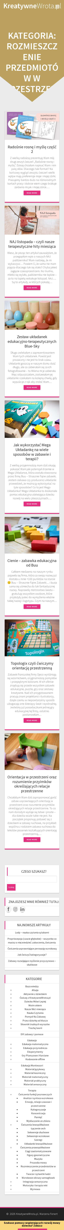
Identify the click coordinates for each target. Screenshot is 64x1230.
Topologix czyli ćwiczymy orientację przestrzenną (32, 665)
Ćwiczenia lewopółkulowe (35, 1124)
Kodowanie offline (35, 1059)
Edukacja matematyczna (35, 1044)
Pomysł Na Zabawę (35, 1016)
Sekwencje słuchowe (38, 1132)
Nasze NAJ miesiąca (35, 1009)
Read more (32, 193)
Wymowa (35, 1189)
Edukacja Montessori (32, 1065)
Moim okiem (35, 1005)
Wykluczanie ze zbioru (38, 1120)
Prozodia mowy (38, 1162)
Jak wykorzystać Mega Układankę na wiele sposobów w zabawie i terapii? (32, 451)
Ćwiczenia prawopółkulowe (35, 1147)
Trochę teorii (35, 1028)
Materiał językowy (35, 1069)
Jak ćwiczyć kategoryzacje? (32, 954)
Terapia (32, 1090)
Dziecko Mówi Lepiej (35, 1001)
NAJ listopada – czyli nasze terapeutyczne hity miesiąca (32, 244)
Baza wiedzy (32, 986)
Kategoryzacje (38, 1109)
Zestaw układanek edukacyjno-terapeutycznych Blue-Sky (32, 341)
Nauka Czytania (35, 1012)
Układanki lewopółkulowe (38, 1143)
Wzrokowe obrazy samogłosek (38, 1177)
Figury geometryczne (38, 1155)
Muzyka (38, 1158)
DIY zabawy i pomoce (32, 1034)
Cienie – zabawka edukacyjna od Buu (32, 563)
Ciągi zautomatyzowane (38, 1151)
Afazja (35, 990)
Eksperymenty (35, 1051)
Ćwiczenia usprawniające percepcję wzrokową (32, 948)
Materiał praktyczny (35, 1080)
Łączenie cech (38, 1128)
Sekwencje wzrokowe (38, 1136)
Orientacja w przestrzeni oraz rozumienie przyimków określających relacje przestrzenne (32, 783)
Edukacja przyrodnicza (35, 1048)
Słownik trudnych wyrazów (35, 1024)
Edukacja (32, 1040)
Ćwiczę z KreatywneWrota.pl (35, 997)
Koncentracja (38, 1113)
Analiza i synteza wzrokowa (38, 1098)
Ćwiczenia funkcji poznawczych (35, 1094)
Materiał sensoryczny (35, 1084)
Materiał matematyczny (35, 1076)
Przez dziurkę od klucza (35, 1020)
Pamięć (38, 1117)
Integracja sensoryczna (35, 1181)
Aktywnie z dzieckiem (35, 994)
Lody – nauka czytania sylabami (32, 932)
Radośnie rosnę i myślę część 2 (32, 149)
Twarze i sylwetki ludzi (38, 1174)
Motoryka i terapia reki (35, 1185)
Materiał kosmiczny (35, 1073)
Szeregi (38, 1139)
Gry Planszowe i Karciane (35, 1055)
